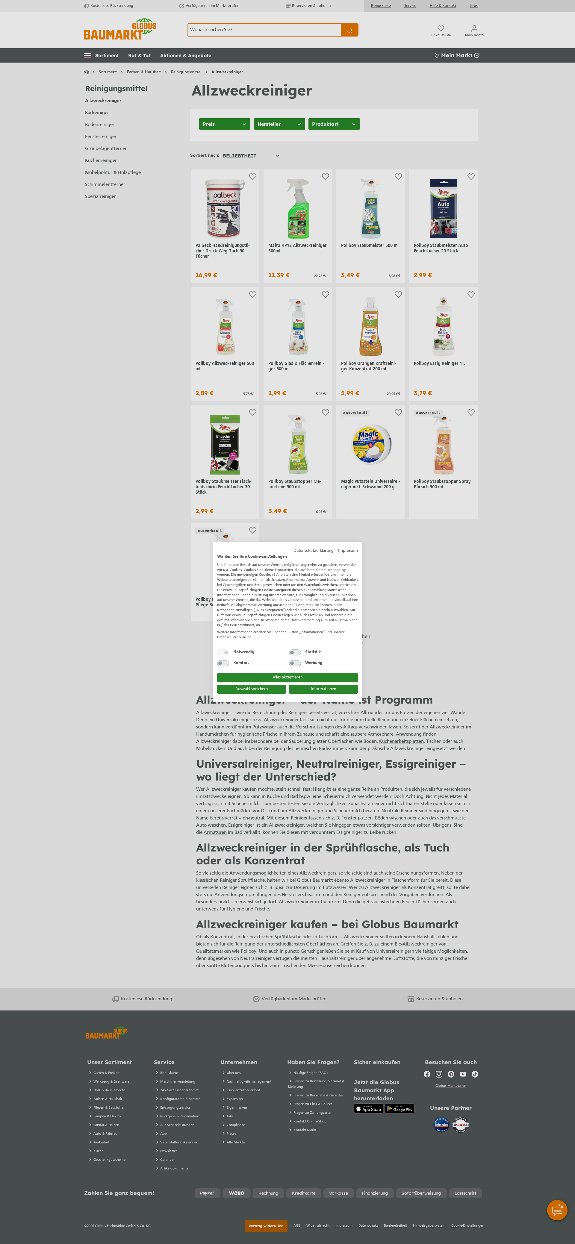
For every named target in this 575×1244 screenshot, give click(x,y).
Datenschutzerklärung (313, 551)
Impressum (348, 551)
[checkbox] (223, 652)
